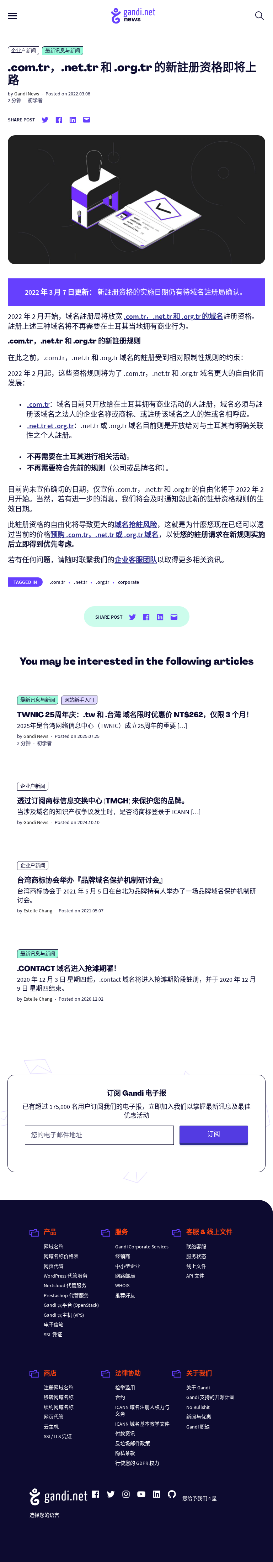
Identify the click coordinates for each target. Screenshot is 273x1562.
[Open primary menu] (12, 16)
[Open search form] (260, 16)
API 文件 (195, 1276)
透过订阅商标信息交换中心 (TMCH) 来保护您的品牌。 (103, 801)
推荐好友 (125, 1295)
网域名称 (54, 1246)
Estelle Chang (37, 910)
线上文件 (196, 1266)
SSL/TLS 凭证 (58, 1436)
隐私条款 (125, 1453)
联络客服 (196, 1246)
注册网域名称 (59, 1387)
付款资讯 (125, 1433)
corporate (128, 582)
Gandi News (26, 93)
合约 (120, 1397)
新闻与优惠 (198, 1417)
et (50, 425)
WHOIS (122, 1285)
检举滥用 (125, 1387)
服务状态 (196, 1256)
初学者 (35, 100)
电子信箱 (54, 1324)
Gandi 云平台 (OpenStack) (71, 1305)
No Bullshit (198, 1407)
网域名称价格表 (61, 1256)
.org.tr (102, 582)
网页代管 (54, 1266)
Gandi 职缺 (198, 1427)
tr (38, 404)
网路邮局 (125, 1276)
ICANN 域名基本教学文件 (142, 1424)
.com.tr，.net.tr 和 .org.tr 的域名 (173, 316)
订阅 (213, 1134)
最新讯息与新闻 (62, 50)
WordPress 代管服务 (65, 1276)
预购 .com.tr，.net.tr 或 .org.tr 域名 (104, 534)
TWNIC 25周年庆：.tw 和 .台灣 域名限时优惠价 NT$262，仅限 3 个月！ (135, 715)
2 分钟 (14, 100)
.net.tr (80, 582)
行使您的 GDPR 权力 (137, 1463)
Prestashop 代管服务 (66, 1295)
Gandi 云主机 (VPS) (64, 1315)
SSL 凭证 (53, 1334)
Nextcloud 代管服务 (65, 1285)
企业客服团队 (135, 559)
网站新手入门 (79, 700)
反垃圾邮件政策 (132, 1443)
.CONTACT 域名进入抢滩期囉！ (69, 969)
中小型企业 (127, 1266)
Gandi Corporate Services (141, 1246)
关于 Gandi (198, 1387)
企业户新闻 (23, 50)
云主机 (51, 1427)
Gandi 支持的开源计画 (210, 1397)
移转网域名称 (59, 1397)
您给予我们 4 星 (199, 1498)
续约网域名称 (59, 1407)
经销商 (122, 1256)
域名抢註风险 (135, 524)
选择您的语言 (44, 1515)
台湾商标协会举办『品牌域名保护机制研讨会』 (91, 881)
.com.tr (57, 582)
